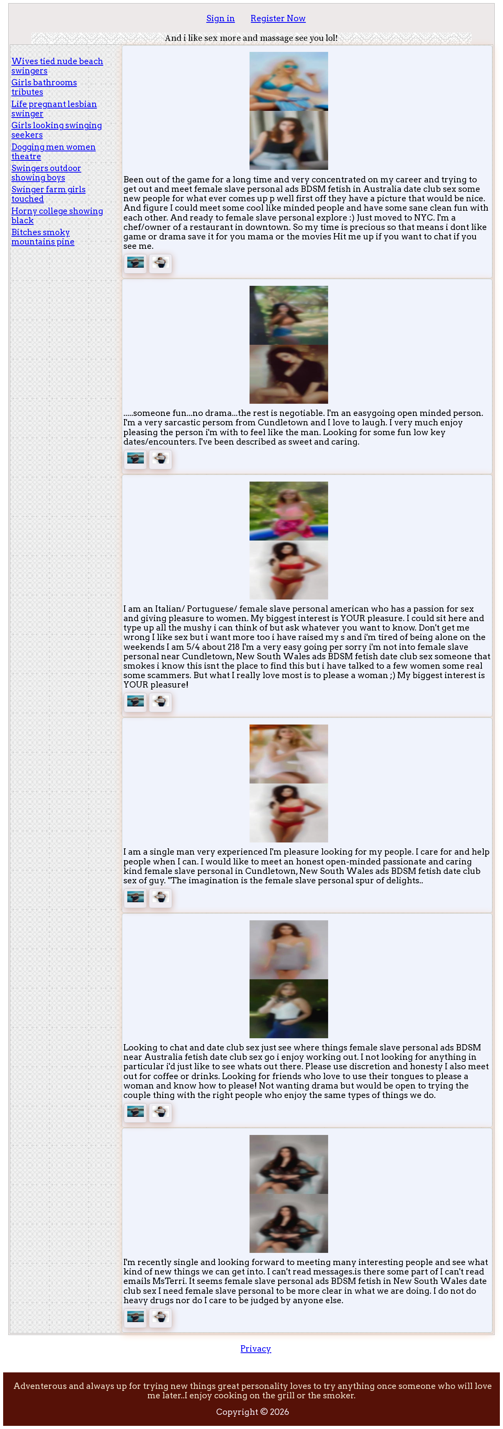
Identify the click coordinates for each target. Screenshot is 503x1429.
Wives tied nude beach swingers (57, 65)
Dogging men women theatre (53, 151)
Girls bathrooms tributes (44, 87)
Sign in (220, 18)
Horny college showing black (57, 215)
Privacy (255, 1349)
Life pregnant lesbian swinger (54, 108)
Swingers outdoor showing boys (46, 172)
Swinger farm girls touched (48, 194)
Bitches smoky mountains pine (43, 236)
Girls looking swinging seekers (56, 130)
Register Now (278, 18)
